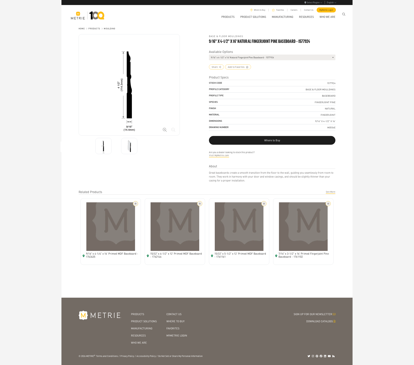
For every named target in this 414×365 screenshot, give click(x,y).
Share (215, 66)
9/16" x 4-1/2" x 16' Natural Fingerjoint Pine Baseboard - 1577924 (242, 57)
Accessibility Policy (146, 355)
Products (94, 28)
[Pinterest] (317, 356)
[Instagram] (313, 356)
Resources (138, 335)
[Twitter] (309, 356)
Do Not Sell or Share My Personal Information (180, 355)
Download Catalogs (319, 321)
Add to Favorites (236, 66)
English (330, 2)
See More (330, 191)
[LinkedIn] (325, 356)
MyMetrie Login (326, 10)
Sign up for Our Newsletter (313, 314)
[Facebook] (321, 356)
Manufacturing (141, 328)
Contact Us (308, 10)
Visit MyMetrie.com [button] (219, 155)
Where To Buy (175, 321)
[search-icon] (344, 14)
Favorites (280, 10)
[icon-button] (165, 130)
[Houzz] (333, 356)
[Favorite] (135, 203)
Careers (294, 10)
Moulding (109, 28)
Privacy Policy (127, 355)
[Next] (103, 146)
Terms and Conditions (107, 355)
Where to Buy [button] (272, 140)
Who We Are (139, 342)
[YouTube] (329, 356)
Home (82, 28)
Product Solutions (144, 321)
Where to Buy (259, 10)
